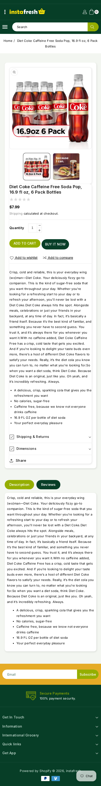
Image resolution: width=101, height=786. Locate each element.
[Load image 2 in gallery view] (66, 166)
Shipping (16, 213)
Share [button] (21, 460)
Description (19, 484)
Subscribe (88, 674)
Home (8, 41)
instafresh (73, 771)
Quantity (16, 228)
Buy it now (55, 244)
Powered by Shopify (35, 771)
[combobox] (55, 27)
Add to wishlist (26, 258)
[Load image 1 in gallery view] (36, 166)
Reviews (48, 484)
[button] (5, 11)
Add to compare (60, 258)
